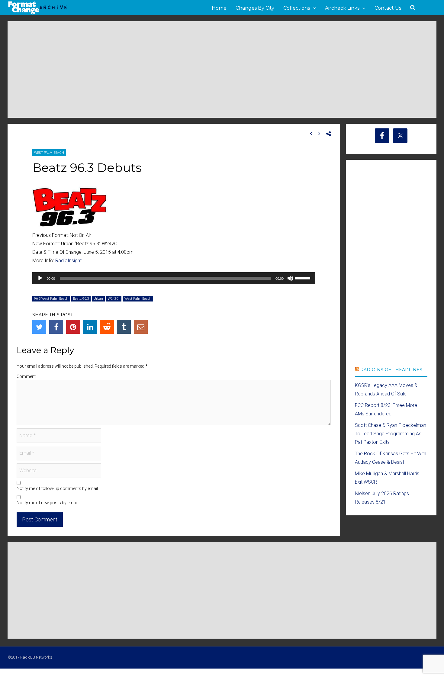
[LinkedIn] (90, 327)
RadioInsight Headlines (391, 369)
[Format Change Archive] (38, 13)
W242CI (114, 299)
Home (219, 8)
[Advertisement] (222, 69)
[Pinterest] (73, 327)
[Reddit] (107, 327)
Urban (98, 299)
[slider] (303, 277)
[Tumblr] (124, 327)
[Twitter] (39, 327)
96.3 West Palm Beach (51, 299)
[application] (173, 278)
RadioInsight (68, 260)
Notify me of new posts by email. (48, 502)
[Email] (141, 327)
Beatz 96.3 (81, 299)
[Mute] (290, 278)
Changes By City (255, 8)
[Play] (40, 278)
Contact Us (388, 8)
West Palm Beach (49, 153)
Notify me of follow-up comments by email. (58, 488)
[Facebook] (56, 327)
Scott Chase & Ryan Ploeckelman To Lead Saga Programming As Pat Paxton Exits (390, 433)
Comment (26, 376)
